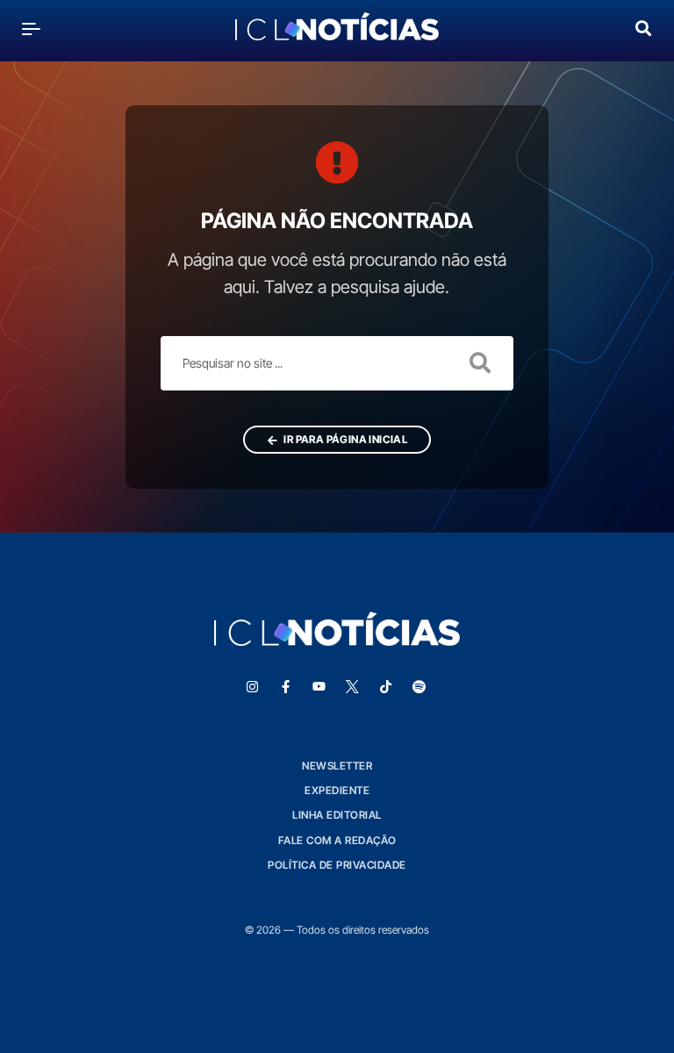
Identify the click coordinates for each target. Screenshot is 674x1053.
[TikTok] (385, 687)
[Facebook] (285, 687)
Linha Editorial (337, 814)
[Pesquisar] (643, 26)
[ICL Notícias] (337, 28)
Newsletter (337, 765)
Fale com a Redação (337, 840)
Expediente (337, 790)
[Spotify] (418, 687)
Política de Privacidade (337, 864)
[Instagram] (251, 687)
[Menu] (31, 28)
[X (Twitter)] (352, 687)
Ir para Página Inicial (344, 439)
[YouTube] (318, 687)
